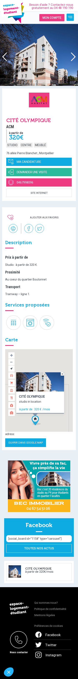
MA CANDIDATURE (29, 161)
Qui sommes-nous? (46, 602)
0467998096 (25, 182)
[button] (44, 427)
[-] (70, 17)
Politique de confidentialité (50, 608)
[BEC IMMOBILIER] (39, 486)
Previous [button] (3, 58)
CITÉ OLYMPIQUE (32, 396)
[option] (39, 55)
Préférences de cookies (48, 625)
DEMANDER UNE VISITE (32, 172)
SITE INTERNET (39, 193)
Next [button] (72, 58)
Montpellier (46, 153)
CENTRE (26, 145)
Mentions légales (44, 615)
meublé (40, 145)
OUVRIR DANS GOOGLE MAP (25, 442)
